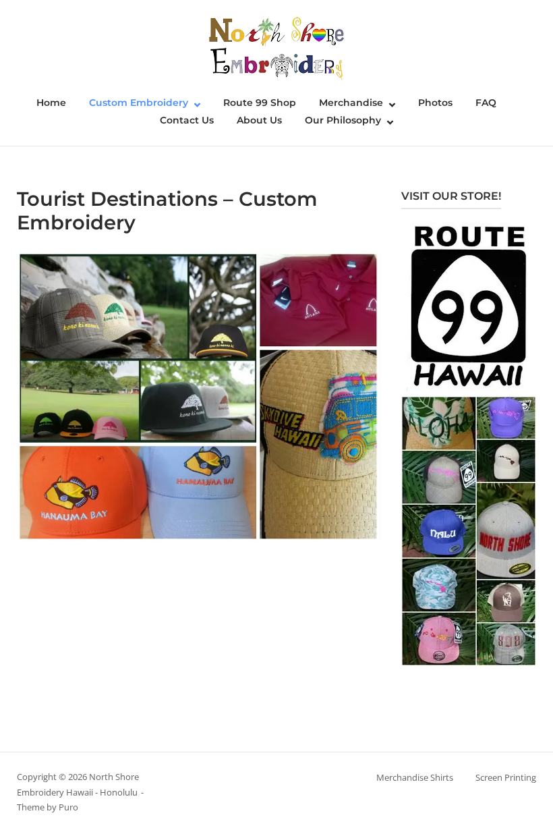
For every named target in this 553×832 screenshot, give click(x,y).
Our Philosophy (343, 120)
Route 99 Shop (259, 102)
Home (51, 102)
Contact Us (187, 120)
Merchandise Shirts (414, 777)
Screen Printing (505, 777)
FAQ (485, 102)
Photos (435, 102)
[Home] (276, 47)
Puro (68, 807)
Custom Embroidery (138, 102)
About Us (259, 120)
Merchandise (351, 102)
